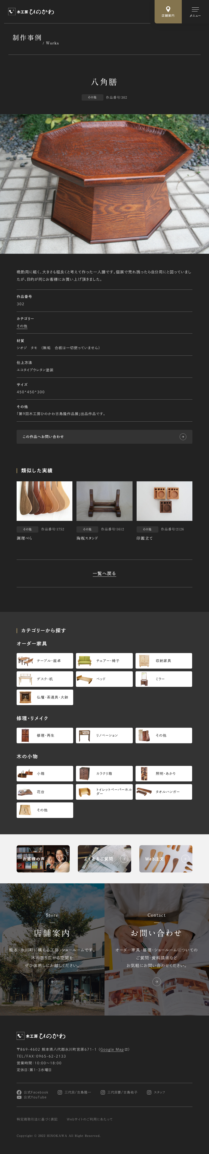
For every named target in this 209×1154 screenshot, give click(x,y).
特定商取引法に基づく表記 (37, 1119)
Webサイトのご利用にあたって (90, 1119)
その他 (22, 326)
